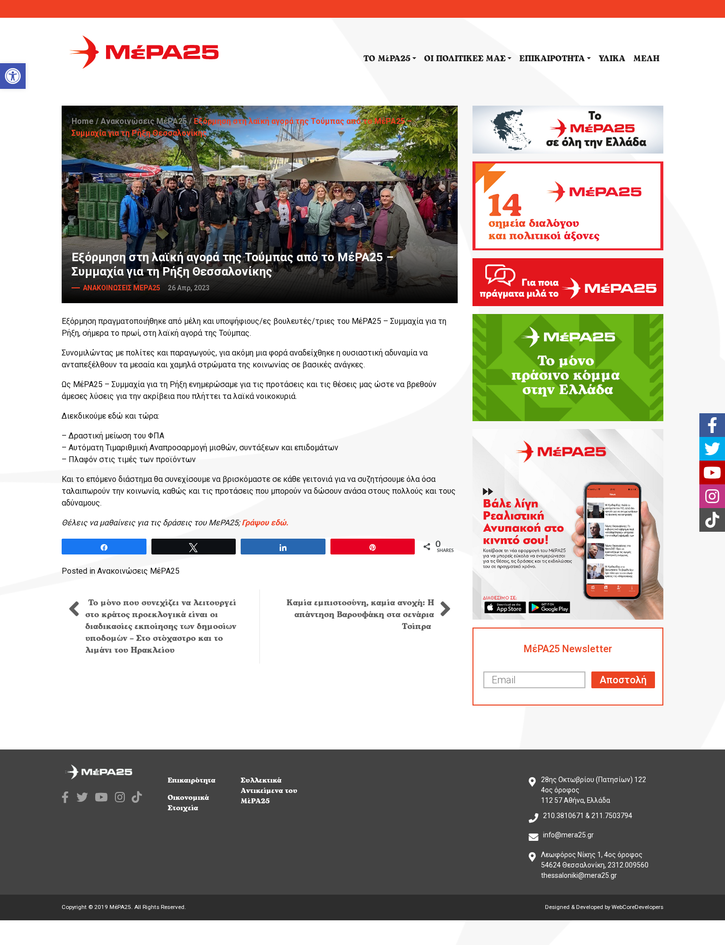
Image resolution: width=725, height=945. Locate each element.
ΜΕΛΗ (646, 59)
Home (83, 121)
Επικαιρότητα (192, 780)
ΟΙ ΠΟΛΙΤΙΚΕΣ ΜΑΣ (465, 59)
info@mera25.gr (568, 835)
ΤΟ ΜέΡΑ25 (386, 59)
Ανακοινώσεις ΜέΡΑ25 (144, 121)
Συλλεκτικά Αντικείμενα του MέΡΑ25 (269, 790)
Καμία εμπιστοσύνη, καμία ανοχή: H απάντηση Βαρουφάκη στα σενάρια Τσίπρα (360, 614)
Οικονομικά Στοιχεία (188, 802)
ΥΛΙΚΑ (612, 59)
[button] (13, 76)
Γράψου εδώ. (265, 522)
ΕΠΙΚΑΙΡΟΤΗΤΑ (552, 59)
